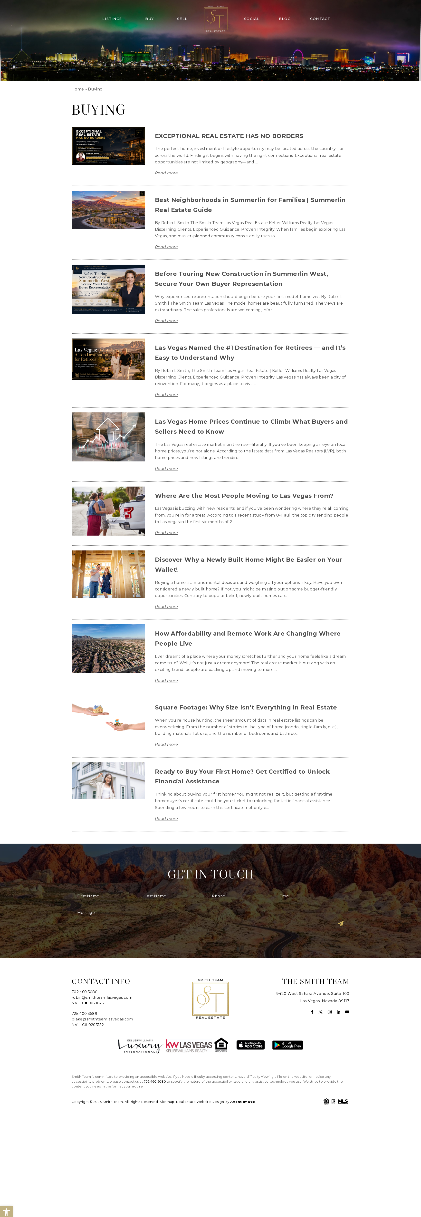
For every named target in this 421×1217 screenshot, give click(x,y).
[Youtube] (347, 1011)
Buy (149, 18)
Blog (285, 18)
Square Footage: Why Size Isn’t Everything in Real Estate (246, 707)
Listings (112, 18)
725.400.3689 (84, 1013)
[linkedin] (339, 1011)
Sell (182, 18)
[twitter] (320, 1011)
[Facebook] (312, 1011)
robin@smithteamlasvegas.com (102, 997)
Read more (166, 173)
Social (251, 18)
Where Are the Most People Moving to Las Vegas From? (244, 495)
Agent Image (242, 1102)
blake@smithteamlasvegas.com (102, 1019)
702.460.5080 (84, 992)
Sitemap (167, 1102)
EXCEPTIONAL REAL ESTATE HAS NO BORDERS (229, 136)
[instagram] (330, 1011)
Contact (320, 18)
